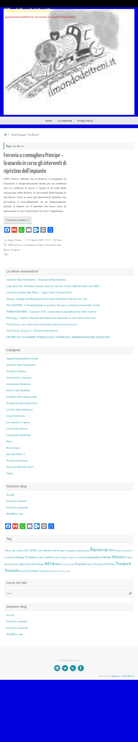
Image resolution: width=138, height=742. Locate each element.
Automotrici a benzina (18, 377)
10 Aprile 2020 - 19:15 (39, 240)
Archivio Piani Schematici (20, 364)
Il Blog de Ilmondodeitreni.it (27, 10)
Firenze (118, 550)
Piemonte (8, 564)
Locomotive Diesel (16, 428)
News (59, 240)
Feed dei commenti (17, 507)
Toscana (97, 564)
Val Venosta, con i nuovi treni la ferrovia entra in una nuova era (41, 324)
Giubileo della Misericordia (21, 396)
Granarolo (51, 244)
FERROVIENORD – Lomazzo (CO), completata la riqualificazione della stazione (51, 311)
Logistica (72, 557)
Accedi (10, 494)
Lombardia (81, 557)
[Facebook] (81, 668)
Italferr (41, 557)
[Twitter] (65, 668)
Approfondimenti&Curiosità (22, 358)
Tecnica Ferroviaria (17, 460)
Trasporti (15, 249)
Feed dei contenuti (16, 501)
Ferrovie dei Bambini (18, 390)
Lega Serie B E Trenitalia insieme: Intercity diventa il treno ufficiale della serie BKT (52, 286)
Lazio (56, 557)
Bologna (61, 550)
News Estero (13, 447)
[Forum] (57, 668)
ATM (40, 550)
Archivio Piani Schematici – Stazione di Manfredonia (36, 279)
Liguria (63, 557)
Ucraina (33, 571)
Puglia (16, 564)
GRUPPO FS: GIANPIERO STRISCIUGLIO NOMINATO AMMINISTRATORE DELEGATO (58, 337)
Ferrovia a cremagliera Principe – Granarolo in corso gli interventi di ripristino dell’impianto (35, 163)
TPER (106, 564)
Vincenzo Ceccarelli (62, 571)
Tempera (115, 675)
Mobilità (118, 556)
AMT (10, 244)
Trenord (23, 571)
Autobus (47, 550)
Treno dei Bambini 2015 (20, 466)
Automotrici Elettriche (18, 384)
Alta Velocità (17, 550)
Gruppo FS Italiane (26, 557)
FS (5, 557)
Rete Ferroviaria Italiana (32, 564)
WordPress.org (14, 513)
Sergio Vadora (15, 240)
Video (9, 473)
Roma (56, 563)
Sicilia (71, 564)
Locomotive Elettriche (18, 435)
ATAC (33, 550)
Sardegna (64, 564)
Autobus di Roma (16, 371)
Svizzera (80, 563)
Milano (107, 557)
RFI (48, 563)
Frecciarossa (127, 550)
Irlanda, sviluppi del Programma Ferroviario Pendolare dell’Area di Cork (46, 298)
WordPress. (128, 675)
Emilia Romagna (82, 550)
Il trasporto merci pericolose (22, 403)
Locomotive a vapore (18, 422)
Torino (89, 564)
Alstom (7, 550)
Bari (54, 550)
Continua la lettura (16, 220)
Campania (70, 550)
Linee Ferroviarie (15, 415)
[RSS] (73, 668)
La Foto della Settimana (19, 409)
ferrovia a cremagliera (25, 244)
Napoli (128, 557)
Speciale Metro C (16, 454)
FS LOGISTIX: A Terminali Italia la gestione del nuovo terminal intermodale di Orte (53, 305)
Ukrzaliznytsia (46, 571)
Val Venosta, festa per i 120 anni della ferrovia (32, 330)
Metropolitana (94, 557)
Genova (41, 244)
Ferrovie (99, 549)
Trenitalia (12, 570)
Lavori (49, 557)
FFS (111, 550)
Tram (112, 564)
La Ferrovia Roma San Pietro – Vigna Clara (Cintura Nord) (39, 292)
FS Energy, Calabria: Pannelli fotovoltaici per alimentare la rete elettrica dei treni (51, 318)
